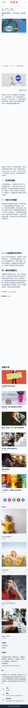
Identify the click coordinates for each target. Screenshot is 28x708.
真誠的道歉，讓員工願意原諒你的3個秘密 (12, 407)
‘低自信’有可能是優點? (6, 536)
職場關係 (21, 65)
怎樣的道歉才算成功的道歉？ (9, 386)
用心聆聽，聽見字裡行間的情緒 (8, 603)
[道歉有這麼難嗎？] (14, 460)
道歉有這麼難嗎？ (6, 469)
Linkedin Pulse (12, 292)
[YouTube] (18, 500)
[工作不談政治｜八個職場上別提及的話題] (14, 481)
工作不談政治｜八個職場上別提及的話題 (11, 490)
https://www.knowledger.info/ (14, 695)
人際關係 (17, 65)
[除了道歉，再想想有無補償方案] (14, 439)
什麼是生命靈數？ (5, 569)
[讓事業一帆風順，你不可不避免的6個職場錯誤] (14, 419)
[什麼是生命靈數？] (14, 554)
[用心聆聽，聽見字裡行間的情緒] (14, 587)
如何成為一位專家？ (6, 636)
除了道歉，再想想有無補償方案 (9, 448)
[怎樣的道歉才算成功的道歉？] (14, 377)
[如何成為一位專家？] (14, 620)
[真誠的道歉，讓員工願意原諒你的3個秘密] (14, 398)
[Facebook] (5, 500)
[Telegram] (23, 500)
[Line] (14, 500)
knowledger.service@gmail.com (15, 701)
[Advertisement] (14, 49)
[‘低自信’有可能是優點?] (14, 521)
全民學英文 (5, 646)
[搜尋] (25, 2)
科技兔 (4, 648)
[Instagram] (9, 500)
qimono (9, 296)
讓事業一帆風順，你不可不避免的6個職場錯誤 (13, 427)
